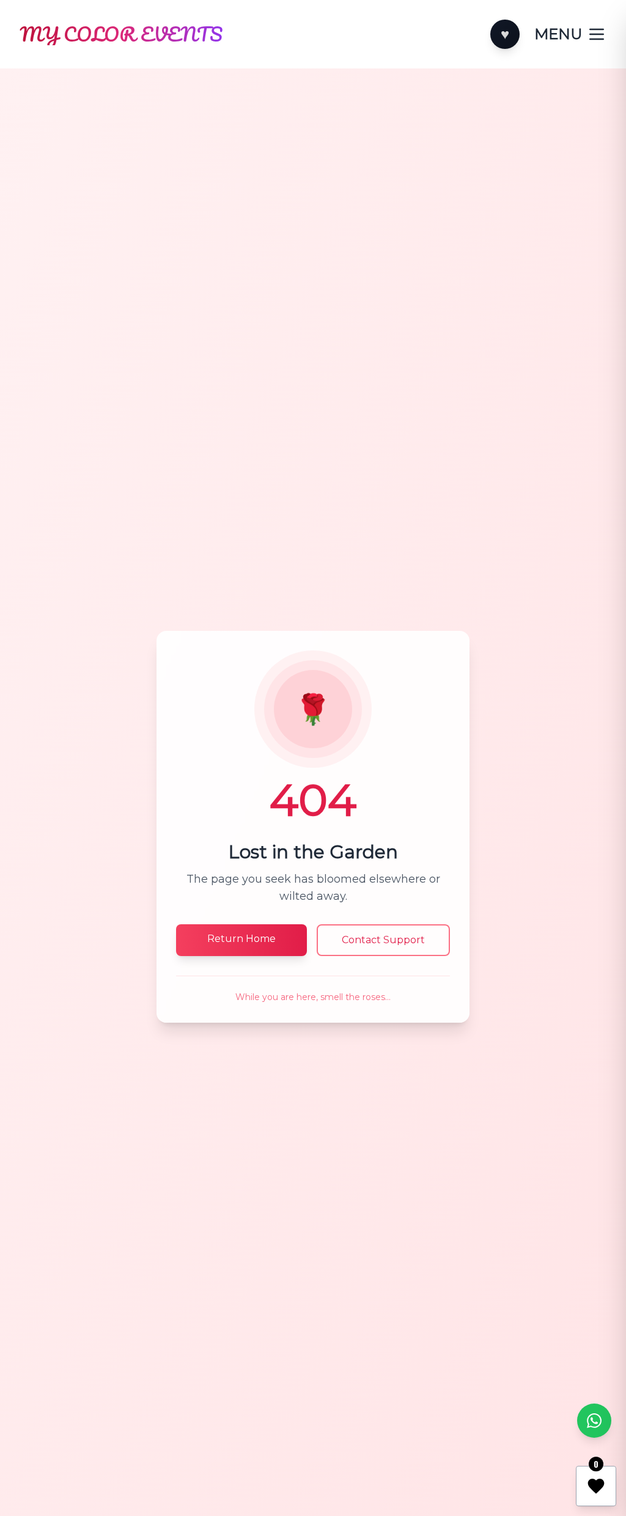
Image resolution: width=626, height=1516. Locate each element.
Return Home (241, 938)
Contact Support (383, 940)
